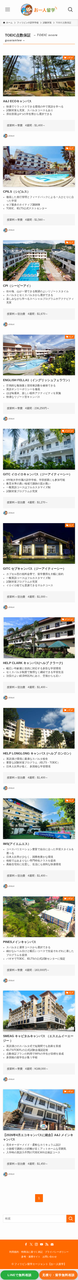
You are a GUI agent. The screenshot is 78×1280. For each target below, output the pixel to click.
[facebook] (26, 1244)
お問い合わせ (49, 1256)
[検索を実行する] (70, 1219)
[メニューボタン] (7, 9)
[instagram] (36, 1244)
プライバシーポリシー (57, 1252)
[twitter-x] (31, 1244)
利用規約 (14, 1252)
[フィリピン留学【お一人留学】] (39, 9)
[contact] (52, 1244)
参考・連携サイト (30, 1256)
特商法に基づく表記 (32, 1252)
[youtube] (42, 1244)
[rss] (47, 1244)
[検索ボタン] (70, 9)
